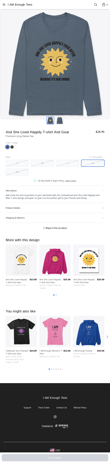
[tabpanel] (55, 64)
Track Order (43, 407)
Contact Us (61, 407)
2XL (17, 172)
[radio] (17, 163)
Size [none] (8, 157)
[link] (21, 260)
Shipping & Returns (15, 217)
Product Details (13, 208)
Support (27, 407)
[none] (95, 157)
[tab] (50, 120)
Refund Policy (80, 407)
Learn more (70, 180)
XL (93, 163)
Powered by (47, 426)
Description (11, 190)
